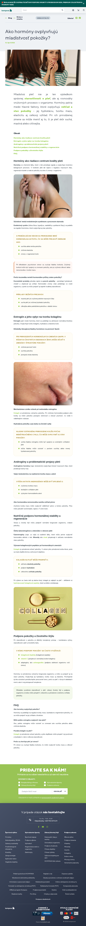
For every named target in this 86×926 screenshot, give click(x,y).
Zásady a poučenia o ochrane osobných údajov (58, 878)
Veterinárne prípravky (71, 863)
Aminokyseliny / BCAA (12, 840)
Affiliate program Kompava (18, 890)
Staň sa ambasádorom (69, 890)
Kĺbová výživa (68, 837)
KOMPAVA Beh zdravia (52, 861)
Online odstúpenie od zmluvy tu (66, 882)
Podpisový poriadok (39, 890)
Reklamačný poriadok (43, 882)
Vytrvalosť (28, 843)
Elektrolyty (28, 852)
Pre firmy (33, 894)
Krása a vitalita (43, 18)
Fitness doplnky (50, 849)
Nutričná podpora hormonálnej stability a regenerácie (36, 147)
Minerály (67, 847)
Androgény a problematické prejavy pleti (31, 144)
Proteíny (8, 837)
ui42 (49, 922)
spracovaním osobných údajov (53, 798)
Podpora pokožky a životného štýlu (28, 150)
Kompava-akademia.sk (43, 899)
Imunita (66, 850)
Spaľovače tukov (10, 859)
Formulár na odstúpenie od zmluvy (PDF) (22, 886)
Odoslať (58, 791)
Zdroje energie (10, 855)
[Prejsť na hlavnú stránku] (11, 10)
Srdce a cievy (68, 856)
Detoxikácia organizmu (52, 842)
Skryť (83, 3)
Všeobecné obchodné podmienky (23, 878)
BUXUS (44, 922)
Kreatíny (8, 852)
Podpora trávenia (70, 840)
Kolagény (67, 853)
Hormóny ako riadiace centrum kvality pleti (32, 138)
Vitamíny (67, 843)
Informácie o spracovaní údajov (19, 882)
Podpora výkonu (30, 840)
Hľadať (62, 10)
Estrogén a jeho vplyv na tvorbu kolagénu (31, 141)
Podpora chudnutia (51, 846)
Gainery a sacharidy (11, 843)
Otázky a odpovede (50, 894)
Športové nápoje (30, 837)
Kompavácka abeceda (70, 886)
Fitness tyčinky (50, 852)
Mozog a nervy (69, 859)
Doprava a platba (67, 874)
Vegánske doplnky (11, 862)
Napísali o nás (47, 874)
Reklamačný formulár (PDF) (49, 886)
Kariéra (54, 890)
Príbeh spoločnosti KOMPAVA (23, 874)
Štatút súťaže (69, 894)
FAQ (15, 154)
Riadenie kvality (17, 894)
